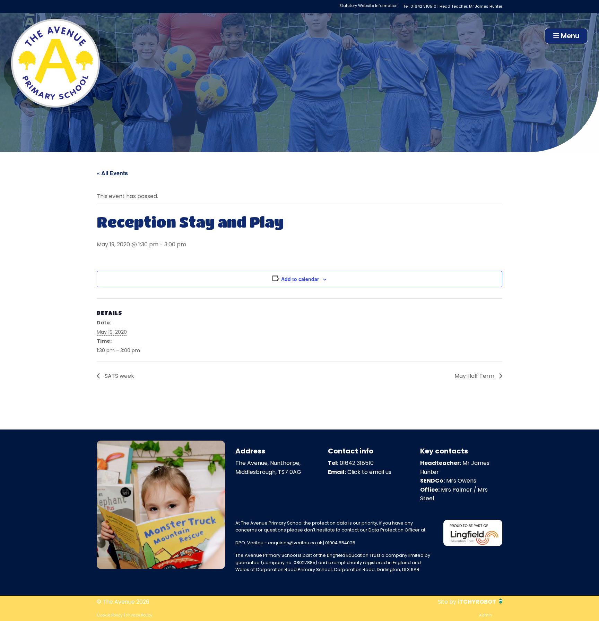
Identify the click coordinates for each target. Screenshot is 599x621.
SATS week (118, 376)
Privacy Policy (139, 615)
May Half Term (475, 376)
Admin (485, 615)
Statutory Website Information (368, 5)
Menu (569, 36)
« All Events (112, 173)
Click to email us (369, 472)
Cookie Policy (109, 615)
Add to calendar (300, 278)
